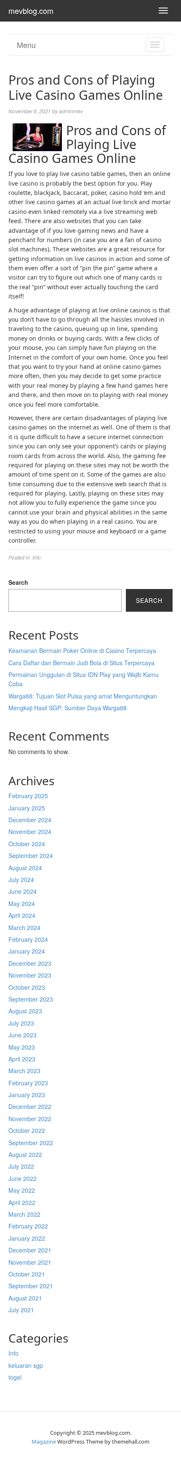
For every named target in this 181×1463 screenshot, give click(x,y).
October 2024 (26, 843)
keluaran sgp (25, 1365)
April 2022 (21, 1202)
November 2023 (29, 975)
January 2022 (26, 1238)
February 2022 (28, 1226)
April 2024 (21, 915)
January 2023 (26, 1094)
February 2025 (28, 795)
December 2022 (29, 1106)
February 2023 (28, 1083)
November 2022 (29, 1118)
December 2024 (29, 819)
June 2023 (22, 1035)
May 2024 (21, 903)
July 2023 (21, 1023)
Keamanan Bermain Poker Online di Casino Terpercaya (82, 650)
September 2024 (30, 855)
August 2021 (25, 1298)
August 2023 (25, 1011)
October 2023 (26, 987)
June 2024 (22, 891)
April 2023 (21, 1059)
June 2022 (22, 1178)
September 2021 (30, 1286)
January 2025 (26, 808)
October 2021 (26, 1274)
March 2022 (24, 1214)
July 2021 (21, 1310)
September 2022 (30, 1142)
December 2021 (29, 1250)
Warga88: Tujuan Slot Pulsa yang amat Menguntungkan (82, 696)
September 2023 (30, 999)
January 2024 (26, 951)
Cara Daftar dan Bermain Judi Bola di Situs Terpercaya (81, 662)
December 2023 (29, 963)
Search (18, 582)
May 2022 (21, 1190)
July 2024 (21, 879)
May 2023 (21, 1047)
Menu (26, 44)
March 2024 (24, 927)
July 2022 (21, 1166)
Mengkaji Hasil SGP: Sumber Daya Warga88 (67, 708)
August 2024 (25, 867)
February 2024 (28, 939)
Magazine (44, 1441)
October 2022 (26, 1130)
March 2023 (24, 1070)
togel (14, 1377)
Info (36, 557)
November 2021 (29, 1262)
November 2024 (29, 831)
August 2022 (25, 1154)
